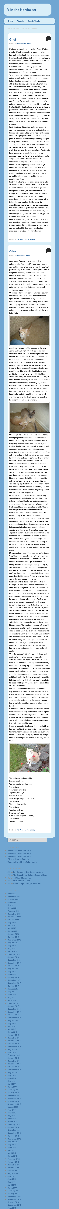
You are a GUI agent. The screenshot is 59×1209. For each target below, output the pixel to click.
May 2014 (11, 1081)
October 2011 (13, 1170)
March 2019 (12, 951)
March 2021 (12, 908)
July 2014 (12, 1075)
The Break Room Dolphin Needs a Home (30, 875)
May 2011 (11, 1182)
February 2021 (13, 911)
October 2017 (13, 986)
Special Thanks (34, 21)
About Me (20, 21)
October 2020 (13, 919)
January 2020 (13, 934)
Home (10, 21)
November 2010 (14, 1199)
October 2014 (13, 1066)
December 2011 (14, 1164)
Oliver (13, 251)
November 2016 (14, 1012)
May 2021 (11, 905)
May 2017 (11, 997)
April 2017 (12, 1000)
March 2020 (12, 931)
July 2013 (12, 1110)
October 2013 (13, 1101)
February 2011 (13, 1190)
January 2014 (13, 1092)
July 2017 (12, 991)
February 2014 (13, 1089)
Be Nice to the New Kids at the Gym (28, 872)
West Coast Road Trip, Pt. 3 (19, 850)
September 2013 (14, 1104)
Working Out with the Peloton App (22, 862)
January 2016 (13, 1035)
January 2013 (13, 1127)
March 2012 (12, 1156)
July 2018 (12, 971)
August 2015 (13, 1049)
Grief (12, 39)
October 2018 (13, 965)
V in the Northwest (21, 9)
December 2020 (14, 914)
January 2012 (13, 1162)
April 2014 (12, 1084)
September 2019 (14, 939)
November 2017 (14, 983)
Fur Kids (20, 239)
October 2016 (13, 1014)
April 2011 (12, 1185)
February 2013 (13, 1124)
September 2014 (14, 1069)
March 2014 (12, 1086)
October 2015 (13, 1043)
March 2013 (12, 1121)
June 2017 (12, 994)
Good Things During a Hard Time (27, 883)
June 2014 (12, 1078)
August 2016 (13, 1020)
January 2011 (13, 1193)
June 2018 (12, 974)
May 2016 (11, 1026)
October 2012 (13, 1135)
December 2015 (14, 1037)
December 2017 (14, 980)
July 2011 (12, 1176)
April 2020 (12, 928)
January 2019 (13, 957)
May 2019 (11, 948)
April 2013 (12, 1118)
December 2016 (14, 1009)
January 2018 (13, 977)
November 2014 (14, 1063)
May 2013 (11, 1115)
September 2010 (14, 1205)
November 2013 (14, 1098)
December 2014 (14, 1061)
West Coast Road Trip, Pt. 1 (19, 856)
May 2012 (11, 1150)
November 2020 (14, 916)
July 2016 (12, 1023)
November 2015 (14, 1040)
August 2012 (13, 1141)
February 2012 (13, 1159)
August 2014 (13, 1072)
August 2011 (13, 1173)
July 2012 (12, 1144)
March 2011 (12, 1187)
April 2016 (12, 1029)
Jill (9, 872)
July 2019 (12, 945)
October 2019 (13, 937)
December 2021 (14, 896)
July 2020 (12, 922)
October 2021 (13, 899)
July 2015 (12, 1052)
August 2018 (13, 968)
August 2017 (13, 988)
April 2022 (12, 893)
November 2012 (14, 1133)
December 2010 (14, 1196)
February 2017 (13, 1003)
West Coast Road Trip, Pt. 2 (19, 853)
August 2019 (13, 942)
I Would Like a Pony (23, 877)
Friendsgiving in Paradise (19, 859)
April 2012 (12, 1153)
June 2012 (12, 1147)
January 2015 (13, 1058)
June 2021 (12, 902)
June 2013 (12, 1112)
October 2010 (13, 1202)
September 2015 (14, 1046)
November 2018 (14, 963)
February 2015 (13, 1055)
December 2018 (14, 960)
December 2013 (14, 1095)
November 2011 (14, 1167)
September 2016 (14, 1017)
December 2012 (14, 1130)
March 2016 (12, 1032)
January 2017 (13, 1006)
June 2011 (12, 1179)
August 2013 (13, 1107)
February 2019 (13, 954)
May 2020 (11, 925)
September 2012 (14, 1138)
